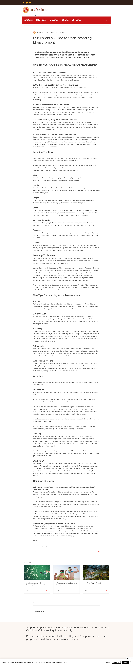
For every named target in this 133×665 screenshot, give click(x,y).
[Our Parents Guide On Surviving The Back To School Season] (37, 572)
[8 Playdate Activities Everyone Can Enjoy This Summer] (66, 572)
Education (41, 20)
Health (65, 20)
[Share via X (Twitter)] (38, 546)
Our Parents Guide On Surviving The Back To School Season (37, 584)
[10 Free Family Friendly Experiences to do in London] (96, 572)
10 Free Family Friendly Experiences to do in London (95, 584)
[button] (107, 20)
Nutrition (54, 20)
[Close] (131, 662)
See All (107, 562)
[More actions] (99, 32)
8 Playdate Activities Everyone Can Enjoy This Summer (66, 584)
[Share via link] (47, 546)
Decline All (116, 662)
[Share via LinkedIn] (43, 546)
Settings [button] (107, 662)
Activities (76, 20)
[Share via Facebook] (34, 546)
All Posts (28, 20)
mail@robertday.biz (67, 639)
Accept (125, 662)
